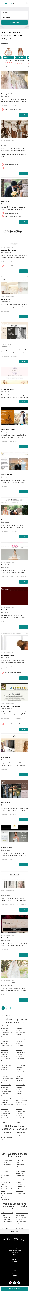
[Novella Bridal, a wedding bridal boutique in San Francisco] (14, 789)
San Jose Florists (5, 1171)
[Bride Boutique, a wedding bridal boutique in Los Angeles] (14, 552)
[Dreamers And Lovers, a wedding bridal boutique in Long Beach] (14, 130)
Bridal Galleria (6, 938)
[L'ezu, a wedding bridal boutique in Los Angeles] (14, 507)
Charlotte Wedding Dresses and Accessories (6, 1041)
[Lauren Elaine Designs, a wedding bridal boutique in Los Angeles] (14, 237)
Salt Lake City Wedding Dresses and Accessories (21, 1100)
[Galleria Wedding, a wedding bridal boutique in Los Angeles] (14, 462)
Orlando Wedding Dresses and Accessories (20, 1087)
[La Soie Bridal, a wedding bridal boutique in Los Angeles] (14, 286)
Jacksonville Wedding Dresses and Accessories (7, 1074)
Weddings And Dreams (8, 94)
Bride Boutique (6, 565)
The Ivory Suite (6, 344)
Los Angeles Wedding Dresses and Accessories (7, 1080)
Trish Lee (4, 893)
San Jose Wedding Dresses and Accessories (21, 1113)
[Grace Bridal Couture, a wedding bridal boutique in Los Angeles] (14, 416)
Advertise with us (14, 1272)
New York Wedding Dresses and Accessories (6, 1087)
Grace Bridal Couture (8, 430)
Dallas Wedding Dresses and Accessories (20, 1048)
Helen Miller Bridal (7, 655)
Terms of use (14, 1252)
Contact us (14, 1275)
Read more (23, 114)
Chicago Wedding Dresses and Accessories (20, 1041)
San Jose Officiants (21, 1180)
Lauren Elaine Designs (8, 250)
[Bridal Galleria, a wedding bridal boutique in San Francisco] (14, 925)
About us (14, 1273)
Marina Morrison (7, 848)
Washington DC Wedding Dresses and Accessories (21, 1120)
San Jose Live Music (21, 1175)
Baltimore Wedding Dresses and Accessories (6, 1035)
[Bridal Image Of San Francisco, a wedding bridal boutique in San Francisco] (14, 693)
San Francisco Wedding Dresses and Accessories (7, 1113)
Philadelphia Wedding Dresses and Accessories (7, 1094)
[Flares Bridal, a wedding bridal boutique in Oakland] (14, 188)
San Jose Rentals (20, 1186)
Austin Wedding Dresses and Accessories (20, 1028)
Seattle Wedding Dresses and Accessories (5, 1120)
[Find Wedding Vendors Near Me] (27, 3)
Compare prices (14, 1289)
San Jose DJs (19, 1169)
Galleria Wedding (6, 475)
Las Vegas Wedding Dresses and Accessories (21, 1074)
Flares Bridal (5, 202)
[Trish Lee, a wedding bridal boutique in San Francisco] (14, 880)
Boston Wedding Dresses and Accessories (20, 1035)
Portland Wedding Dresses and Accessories (6, 1100)
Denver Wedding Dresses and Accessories (5, 1054)
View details (7, 57)
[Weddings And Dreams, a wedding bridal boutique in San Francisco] (14, 81)
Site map (14, 1261)
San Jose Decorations (7, 1169)
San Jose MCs (5, 1180)
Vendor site (14, 1265)
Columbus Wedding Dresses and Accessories (6, 1048)
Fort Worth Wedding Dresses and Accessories (6, 1061)
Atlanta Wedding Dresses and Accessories (5, 1028)
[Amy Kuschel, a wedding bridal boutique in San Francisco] (14, 744)
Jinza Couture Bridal (8, 983)
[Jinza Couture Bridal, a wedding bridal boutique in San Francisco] (14, 970)
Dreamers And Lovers (8, 143)
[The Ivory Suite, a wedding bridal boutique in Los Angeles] (14, 331)
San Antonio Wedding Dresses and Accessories (7, 1107)
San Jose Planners (6, 1186)
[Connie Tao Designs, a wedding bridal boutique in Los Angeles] (14, 376)
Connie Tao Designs (7, 389)
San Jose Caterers (6, 1164)
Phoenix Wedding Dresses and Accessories (20, 1094)
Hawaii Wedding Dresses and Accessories (20, 1061)
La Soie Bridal (5, 299)
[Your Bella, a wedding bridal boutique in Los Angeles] (14, 597)
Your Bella (4, 610)
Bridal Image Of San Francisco (11, 706)
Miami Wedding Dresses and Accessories (20, 1080)
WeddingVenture (14, 1239)
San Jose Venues (20, 1193)
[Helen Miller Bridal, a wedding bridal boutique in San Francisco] (14, 642)
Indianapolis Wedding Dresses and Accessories (22, 1067)
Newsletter (14, 1263)
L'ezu (3, 520)
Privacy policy (14, 1254)
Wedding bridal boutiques (7, 91)
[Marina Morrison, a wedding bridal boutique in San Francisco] (14, 834)
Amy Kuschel (5, 757)
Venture (11, 3)
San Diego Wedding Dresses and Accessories (21, 1107)
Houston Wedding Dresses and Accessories (6, 1067)
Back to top (14, 1231)
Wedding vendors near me (14, 1250)
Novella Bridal (5, 803)
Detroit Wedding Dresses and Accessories (20, 1054)
